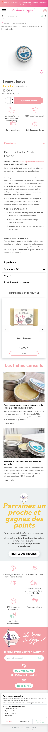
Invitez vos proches (24, 553)
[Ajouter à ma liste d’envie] (41, 72)
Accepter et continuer (40, 721)
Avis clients (11, 268)
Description (10, 142)
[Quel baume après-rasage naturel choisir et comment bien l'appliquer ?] (24, 401)
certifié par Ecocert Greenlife (32, 161)
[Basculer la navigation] (4, 10)
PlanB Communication (28, 727)
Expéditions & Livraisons (16, 282)
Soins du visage (18, 23)
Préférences (24, 721)
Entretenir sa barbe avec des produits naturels (22, 462)
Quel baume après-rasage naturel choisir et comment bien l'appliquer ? (23, 406)
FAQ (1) (8, 275)
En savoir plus (8, 423)
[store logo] (21, 11)
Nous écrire (24, 685)
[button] (23, 77)
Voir (24, 353)
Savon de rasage (24, 338)
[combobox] (24, 16)
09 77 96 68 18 (24, 670)
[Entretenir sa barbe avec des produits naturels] (24, 457)
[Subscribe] (39, 657)
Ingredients (10, 262)
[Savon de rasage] (24, 335)
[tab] (24, 143)
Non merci (9, 721)
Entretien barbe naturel (9, 26)
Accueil (7, 23)
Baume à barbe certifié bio (31, 26)
